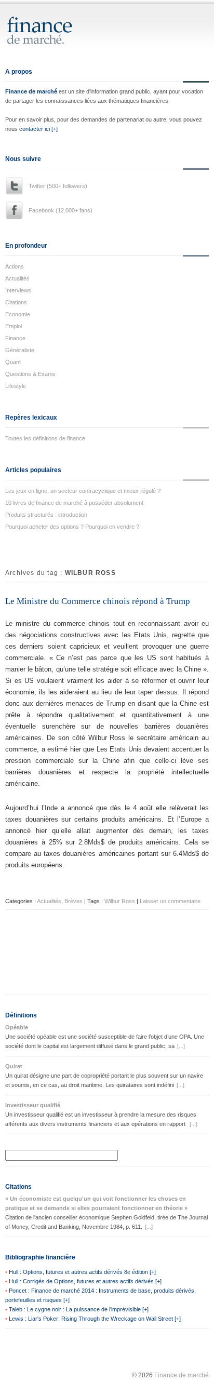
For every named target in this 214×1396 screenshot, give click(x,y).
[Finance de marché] (50, 39)
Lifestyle (15, 386)
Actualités (17, 278)
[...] (181, 1046)
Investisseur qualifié (32, 1105)
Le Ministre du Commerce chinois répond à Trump (97, 601)
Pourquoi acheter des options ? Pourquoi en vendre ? (72, 527)
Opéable (16, 1027)
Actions (14, 266)
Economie (17, 314)
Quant (13, 362)
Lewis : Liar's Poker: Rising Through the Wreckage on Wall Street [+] (95, 1319)
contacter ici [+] (38, 129)
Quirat (13, 1066)
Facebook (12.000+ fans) (60, 210)
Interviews (18, 290)
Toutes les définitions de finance (45, 438)
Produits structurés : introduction (46, 515)
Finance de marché (31, 91)
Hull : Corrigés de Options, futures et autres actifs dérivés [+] (85, 1281)
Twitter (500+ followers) (58, 186)
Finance (15, 338)
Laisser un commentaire (170, 901)
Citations (16, 302)
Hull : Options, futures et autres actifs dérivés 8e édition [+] (82, 1272)
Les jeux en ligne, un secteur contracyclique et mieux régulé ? (82, 491)
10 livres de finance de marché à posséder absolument (74, 503)
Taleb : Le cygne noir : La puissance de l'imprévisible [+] (79, 1309)
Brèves (73, 901)
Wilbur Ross (119, 901)
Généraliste (19, 350)
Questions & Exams (30, 374)
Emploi (13, 326)
